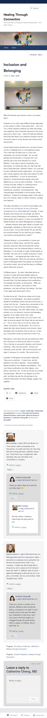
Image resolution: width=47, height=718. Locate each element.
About (14, 47)
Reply (10, 469)
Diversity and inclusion (31, 413)
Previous (32, 55)
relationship (38, 411)
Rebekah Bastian (10, 415)
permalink (7, 420)
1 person (18, 465)
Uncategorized (9, 413)
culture (22, 411)
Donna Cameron (12, 554)
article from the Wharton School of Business (22, 208)
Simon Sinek (12, 323)
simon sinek (21, 415)
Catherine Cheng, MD (20, 417)
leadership (30, 411)
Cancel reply (36, 664)
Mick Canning (11, 443)
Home (6, 47)
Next (40, 55)
